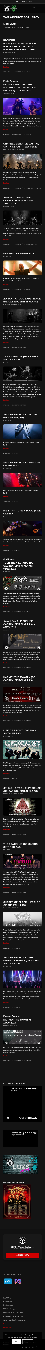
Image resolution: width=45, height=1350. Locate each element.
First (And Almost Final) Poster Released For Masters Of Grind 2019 (20, 46)
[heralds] (22, 919)
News (13, 52)
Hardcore (6, 206)
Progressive (15, 304)
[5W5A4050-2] (22, 431)
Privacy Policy (7, 1327)
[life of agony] (22, 749)
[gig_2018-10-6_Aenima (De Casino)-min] (22, 807)
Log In (30, 1)
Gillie (28, 289)
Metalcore (20, 149)
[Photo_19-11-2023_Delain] (22, 106)
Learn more (28, 1342)
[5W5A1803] (22, 480)
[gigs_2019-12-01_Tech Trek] (22, 583)
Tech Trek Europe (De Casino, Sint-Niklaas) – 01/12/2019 (19, 566)
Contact (23, 1)
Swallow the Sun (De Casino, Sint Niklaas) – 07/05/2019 (19, 624)
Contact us (6, 1324)
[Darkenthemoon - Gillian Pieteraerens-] (22, 268)
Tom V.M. (28, 134)
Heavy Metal (7, 149)
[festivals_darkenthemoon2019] (22, 1037)
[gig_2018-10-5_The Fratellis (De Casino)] (22, 861)
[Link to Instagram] (33, 1347)
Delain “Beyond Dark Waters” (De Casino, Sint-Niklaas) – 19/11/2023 (20, 87)
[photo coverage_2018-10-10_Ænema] (22, 316)
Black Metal (7, 420)
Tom (15, 778)
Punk (12, 206)
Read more (6, 67)
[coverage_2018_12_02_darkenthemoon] (22, 694)
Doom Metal (7, 256)
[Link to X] (26, 1347)
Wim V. (28, 72)
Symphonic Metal (9, 93)
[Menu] (38, 8)
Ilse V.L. (17, 550)
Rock (22, 304)
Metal (14, 149)
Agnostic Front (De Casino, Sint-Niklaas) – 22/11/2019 (19, 200)
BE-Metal (6, 630)
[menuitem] (16, 1)
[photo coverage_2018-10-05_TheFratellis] (22, 373)
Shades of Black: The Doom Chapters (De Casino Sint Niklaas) (22, 960)
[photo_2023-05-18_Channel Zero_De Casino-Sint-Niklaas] (22, 161)
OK (16, 1342)
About (16, 1)
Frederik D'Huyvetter (33, 188)
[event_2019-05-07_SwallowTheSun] (22, 641)
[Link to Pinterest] (36, 1347)
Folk (4, 362)
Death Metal (7, 52)
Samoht (28, 668)
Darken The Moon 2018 (18, 253)
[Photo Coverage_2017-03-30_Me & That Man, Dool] (22, 528)
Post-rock (6, 304)
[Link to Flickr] (40, 1347)
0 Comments (16, 72)
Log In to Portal (22, 1255)
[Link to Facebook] (22, 1347)
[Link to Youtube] (29, 1347)
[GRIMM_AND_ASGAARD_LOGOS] (18, 8)
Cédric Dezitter (31, 244)
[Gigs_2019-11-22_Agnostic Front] (22, 217)
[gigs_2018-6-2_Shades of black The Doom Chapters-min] (22, 979)
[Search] (33, 8)
